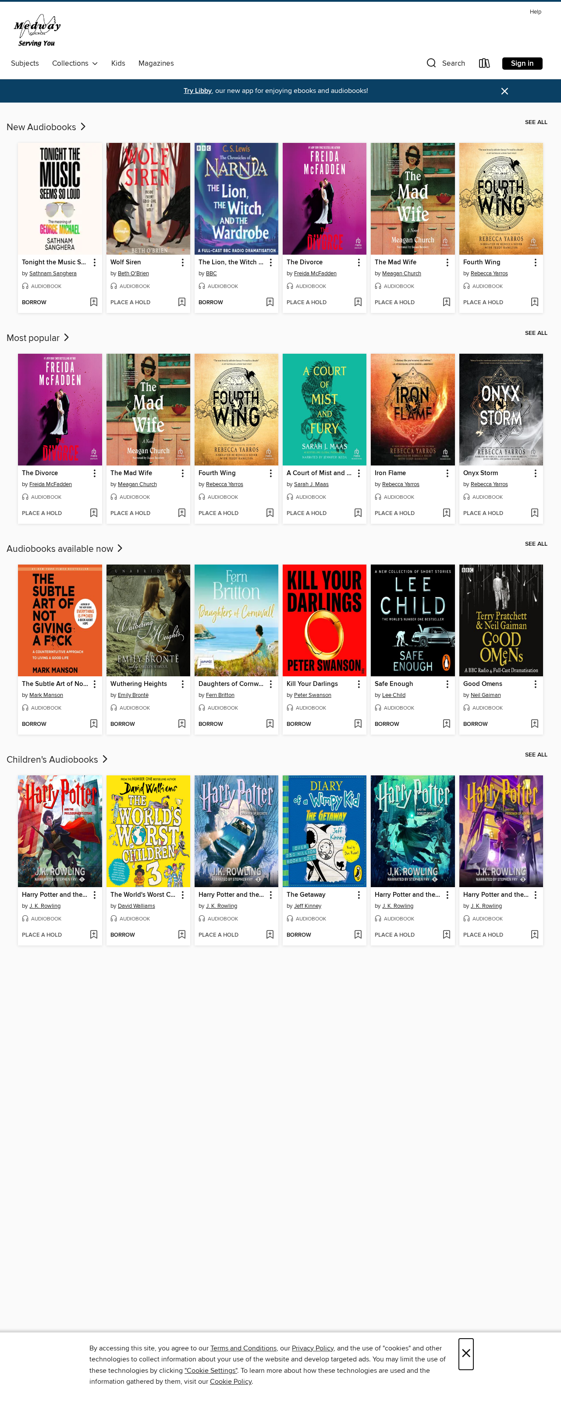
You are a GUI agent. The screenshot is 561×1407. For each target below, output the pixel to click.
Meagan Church (401, 273)
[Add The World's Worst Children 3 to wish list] (181, 935)
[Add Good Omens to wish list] (534, 724)
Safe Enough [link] (394, 684)
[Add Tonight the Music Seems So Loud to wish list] (93, 303)
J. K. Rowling (44, 906)
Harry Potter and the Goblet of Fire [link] (408, 895)
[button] (445, 65)
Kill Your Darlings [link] (312, 684)
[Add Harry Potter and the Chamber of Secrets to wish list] (269, 935)
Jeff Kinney (307, 906)
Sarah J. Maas (311, 484)
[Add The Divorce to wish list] (357, 303)
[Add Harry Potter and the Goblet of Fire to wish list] (446, 935)
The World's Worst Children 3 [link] (144, 895)
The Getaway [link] (306, 895)
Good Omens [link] (482, 684)
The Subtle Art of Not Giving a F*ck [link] (55, 684)
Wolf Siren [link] (125, 262)
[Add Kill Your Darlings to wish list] (357, 724)
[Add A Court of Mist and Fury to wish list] (357, 513)
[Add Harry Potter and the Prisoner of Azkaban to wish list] (534, 935)
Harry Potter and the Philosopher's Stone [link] (55, 895)
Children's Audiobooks (53, 760)
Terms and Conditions (243, 1348)
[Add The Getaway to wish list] (357, 935)
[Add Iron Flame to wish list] (446, 513)
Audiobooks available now (61, 549)
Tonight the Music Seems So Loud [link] (55, 262)
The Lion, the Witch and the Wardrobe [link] (232, 262)
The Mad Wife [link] (395, 262)
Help (535, 12)
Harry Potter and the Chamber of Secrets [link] (232, 895)
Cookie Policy (231, 1381)
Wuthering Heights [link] (138, 684)
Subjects (25, 63)
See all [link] (536, 122)
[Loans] (485, 65)
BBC (211, 273)
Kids (118, 63)
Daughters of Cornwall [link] (232, 684)
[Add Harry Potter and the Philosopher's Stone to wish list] (93, 935)
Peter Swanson (312, 695)
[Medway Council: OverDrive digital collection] (58, 30)
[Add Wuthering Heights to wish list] (181, 724)
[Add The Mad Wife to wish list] (446, 303)
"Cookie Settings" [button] (211, 1370)
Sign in (522, 63)
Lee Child (393, 695)
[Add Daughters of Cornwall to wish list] (269, 724)
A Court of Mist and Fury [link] (320, 473)
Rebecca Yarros (489, 273)
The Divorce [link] (305, 262)
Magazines (156, 63)
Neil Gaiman (486, 695)
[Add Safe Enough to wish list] (446, 724)
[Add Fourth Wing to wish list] (534, 303)
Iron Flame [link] (390, 473)
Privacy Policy (313, 1348)
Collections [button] (72, 63)
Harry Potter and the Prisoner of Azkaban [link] (497, 895)
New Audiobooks (42, 127)
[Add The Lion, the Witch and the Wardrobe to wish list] (269, 303)
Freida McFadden (315, 273)
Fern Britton (220, 695)
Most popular (34, 338)
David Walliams (136, 906)
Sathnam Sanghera (53, 273)
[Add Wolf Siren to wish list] (181, 303)
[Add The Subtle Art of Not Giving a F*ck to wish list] (93, 724)
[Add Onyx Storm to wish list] (534, 513)
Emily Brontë (133, 695)
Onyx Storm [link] (480, 473)
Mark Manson (46, 695)
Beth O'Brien (133, 273)
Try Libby (198, 91)
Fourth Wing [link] (482, 262)
